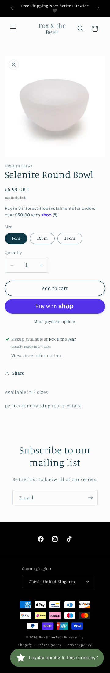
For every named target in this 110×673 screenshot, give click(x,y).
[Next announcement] (98, 8)
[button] (13, 29)
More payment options (55, 321)
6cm (16, 238)
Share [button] (18, 372)
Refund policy (49, 645)
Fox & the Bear (51, 637)
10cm (42, 238)
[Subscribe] (90, 497)
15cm (69, 238)
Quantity (13, 252)
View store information (36, 355)
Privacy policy (79, 645)
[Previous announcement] (11, 8)
